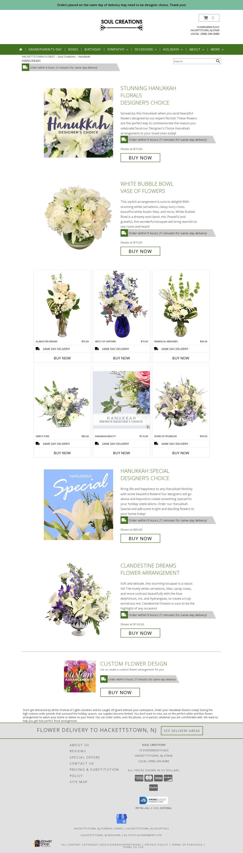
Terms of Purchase (187, 844)
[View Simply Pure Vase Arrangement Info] (62, 399)
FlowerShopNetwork (124, 844)
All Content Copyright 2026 (84, 844)
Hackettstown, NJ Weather (101, 835)
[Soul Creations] (121, 24)
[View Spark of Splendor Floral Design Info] (180, 399)
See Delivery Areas (182, 731)
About (195, 49)
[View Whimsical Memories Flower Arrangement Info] (180, 305)
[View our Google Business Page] (121, 824)
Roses (73, 49)
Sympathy (116, 49)
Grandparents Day (45, 49)
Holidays (171, 49)
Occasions (144, 49)
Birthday (92, 49)
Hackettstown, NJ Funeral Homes (99, 828)
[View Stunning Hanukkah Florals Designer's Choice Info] (81, 123)
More (215, 49)
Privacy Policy (156, 844)
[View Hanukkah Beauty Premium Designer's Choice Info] (121, 399)
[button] (209, 17)
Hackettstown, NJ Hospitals (148, 828)
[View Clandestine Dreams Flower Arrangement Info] (81, 599)
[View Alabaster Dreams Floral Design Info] (62, 305)
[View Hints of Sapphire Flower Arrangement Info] (121, 304)
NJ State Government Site (143, 835)
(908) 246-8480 (209, 34)
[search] (218, 61)
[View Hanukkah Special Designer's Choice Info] (81, 505)
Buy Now (140, 158)
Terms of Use (133, 847)
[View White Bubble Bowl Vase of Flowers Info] (81, 217)
